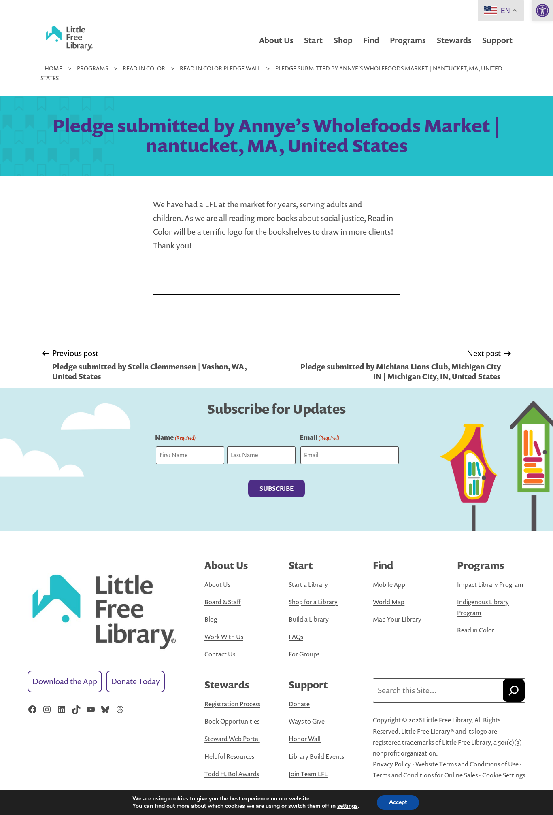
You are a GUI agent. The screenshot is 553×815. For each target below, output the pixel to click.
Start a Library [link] (308, 584)
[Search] (514, 690)
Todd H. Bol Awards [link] (231, 773)
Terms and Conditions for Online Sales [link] (425, 774)
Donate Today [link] (135, 681)
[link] (542, 10)
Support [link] (497, 40)
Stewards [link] (454, 40)
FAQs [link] (296, 636)
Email (319, 437)
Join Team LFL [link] (308, 773)
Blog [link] (210, 619)
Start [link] (313, 40)
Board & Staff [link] (222, 601)
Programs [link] (408, 40)
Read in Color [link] (475, 630)
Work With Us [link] (223, 636)
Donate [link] (299, 703)
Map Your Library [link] (397, 619)
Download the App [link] (64, 681)
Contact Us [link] (219, 653)
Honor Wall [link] (305, 738)
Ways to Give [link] (307, 721)
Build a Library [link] (309, 619)
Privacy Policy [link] (392, 764)
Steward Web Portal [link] (232, 738)
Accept (398, 802)
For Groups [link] (304, 653)
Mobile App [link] (389, 584)
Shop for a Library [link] (313, 601)
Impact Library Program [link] (490, 584)
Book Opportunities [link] (231, 721)
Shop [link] (343, 40)
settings (347, 806)
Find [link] (371, 40)
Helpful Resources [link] (229, 756)
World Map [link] (388, 601)
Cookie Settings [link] (503, 774)
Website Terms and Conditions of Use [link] (467, 764)
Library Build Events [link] (316, 756)
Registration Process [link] (232, 703)
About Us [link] (276, 40)
